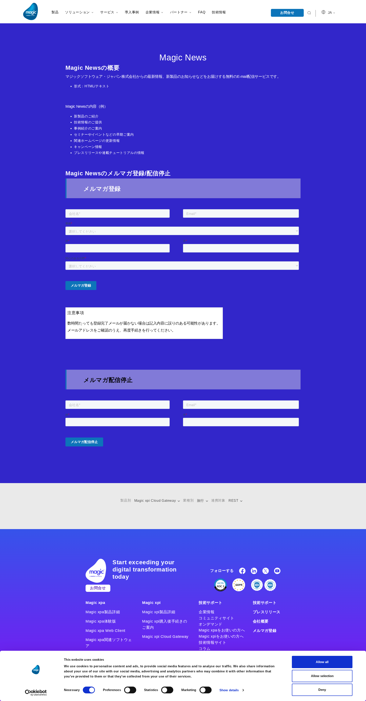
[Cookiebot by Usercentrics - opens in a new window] (35, 693)
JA (330, 12)
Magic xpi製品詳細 (158, 612)
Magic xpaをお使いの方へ (222, 630)
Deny (322, 689)
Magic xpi (151, 603)
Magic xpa (95, 603)
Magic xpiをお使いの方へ (221, 636)
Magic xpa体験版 (101, 621)
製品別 (125, 500)
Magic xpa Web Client (105, 631)
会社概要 (261, 621)
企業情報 (207, 612)
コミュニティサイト (216, 618)
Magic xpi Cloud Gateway (155, 500)
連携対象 (218, 500)
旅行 (201, 500)
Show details (229, 690)
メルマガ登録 (265, 631)
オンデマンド (210, 624)
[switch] (130, 690)
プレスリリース (266, 612)
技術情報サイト (212, 642)
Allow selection (322, 676)
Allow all (322, 662)
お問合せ (287, 12)
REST (234, 500)
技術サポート (210, 603)
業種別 (188, 500)
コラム (205, 649)
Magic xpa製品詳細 (103, 612)
